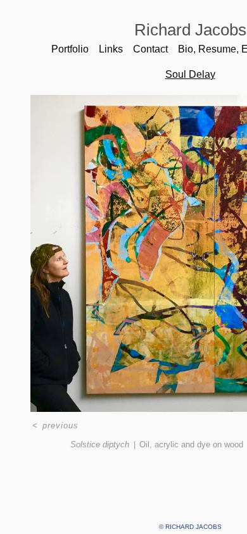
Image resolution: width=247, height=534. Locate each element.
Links (111, 49)
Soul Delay (190, 74)
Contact (150, 49)
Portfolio (70, 49)
